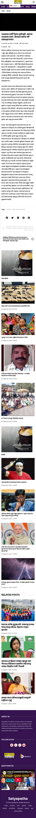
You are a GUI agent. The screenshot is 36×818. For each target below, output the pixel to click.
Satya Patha (24, 43)
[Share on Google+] (18, 217)
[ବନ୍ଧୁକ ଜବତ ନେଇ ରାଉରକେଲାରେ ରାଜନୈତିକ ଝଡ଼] (18, 293)
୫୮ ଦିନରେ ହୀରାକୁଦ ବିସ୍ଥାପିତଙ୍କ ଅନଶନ (12, 418)
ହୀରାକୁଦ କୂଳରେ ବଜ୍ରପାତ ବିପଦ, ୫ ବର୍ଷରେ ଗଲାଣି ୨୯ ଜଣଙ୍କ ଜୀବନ (17, 583)
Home (3, 7)
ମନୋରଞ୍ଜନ (20, 808)
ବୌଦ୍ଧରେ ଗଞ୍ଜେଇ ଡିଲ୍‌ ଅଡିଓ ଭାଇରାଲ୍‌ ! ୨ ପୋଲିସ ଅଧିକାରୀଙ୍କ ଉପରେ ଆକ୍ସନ (15, 374)
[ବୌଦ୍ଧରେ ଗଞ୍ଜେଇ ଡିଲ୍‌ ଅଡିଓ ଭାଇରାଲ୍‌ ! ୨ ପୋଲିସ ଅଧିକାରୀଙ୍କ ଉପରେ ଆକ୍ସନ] (18, 358)
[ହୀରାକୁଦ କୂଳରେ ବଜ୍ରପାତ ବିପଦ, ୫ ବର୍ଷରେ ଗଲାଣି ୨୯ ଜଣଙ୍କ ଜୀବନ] (18, 569)
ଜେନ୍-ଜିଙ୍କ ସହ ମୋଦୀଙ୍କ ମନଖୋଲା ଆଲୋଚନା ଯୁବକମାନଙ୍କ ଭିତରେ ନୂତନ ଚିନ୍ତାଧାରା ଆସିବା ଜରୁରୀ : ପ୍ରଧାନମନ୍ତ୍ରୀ (16, 549)
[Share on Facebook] (7, 217)
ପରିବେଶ (5, 808)
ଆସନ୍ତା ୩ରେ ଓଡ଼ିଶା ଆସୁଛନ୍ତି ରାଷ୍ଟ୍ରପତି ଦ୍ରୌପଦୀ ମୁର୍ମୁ (16, 699)
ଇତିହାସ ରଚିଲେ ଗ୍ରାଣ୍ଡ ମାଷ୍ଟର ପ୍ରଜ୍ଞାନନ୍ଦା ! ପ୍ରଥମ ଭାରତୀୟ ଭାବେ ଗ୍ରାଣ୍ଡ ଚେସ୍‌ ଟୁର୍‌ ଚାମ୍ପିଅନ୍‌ (17, 515)
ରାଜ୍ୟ (9, 47)
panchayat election (18, 209)
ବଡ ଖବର (12, 805)
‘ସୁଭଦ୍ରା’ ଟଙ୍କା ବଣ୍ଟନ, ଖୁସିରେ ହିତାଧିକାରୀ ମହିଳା (14, 337)
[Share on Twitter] (12, 217)
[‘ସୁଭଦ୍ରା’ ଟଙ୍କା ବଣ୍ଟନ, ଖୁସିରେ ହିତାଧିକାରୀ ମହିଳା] (18, 324)
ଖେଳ (32, 808)
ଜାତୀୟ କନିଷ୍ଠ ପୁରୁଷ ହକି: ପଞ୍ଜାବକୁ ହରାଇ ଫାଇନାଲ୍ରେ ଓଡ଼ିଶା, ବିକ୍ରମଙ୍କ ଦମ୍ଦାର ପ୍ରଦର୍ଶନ (17, 627)
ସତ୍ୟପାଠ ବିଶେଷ (18, 811)
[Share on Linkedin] (29, 217)
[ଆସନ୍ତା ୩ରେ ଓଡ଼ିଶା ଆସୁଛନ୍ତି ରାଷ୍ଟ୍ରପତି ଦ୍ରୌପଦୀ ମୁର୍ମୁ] (18, 683)
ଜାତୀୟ (28, 7)
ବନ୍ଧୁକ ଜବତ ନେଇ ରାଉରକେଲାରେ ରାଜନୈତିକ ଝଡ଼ (15, 306)
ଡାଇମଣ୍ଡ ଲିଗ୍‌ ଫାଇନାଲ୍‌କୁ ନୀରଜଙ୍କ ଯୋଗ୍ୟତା (14, 482)
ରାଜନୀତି (21, 7)
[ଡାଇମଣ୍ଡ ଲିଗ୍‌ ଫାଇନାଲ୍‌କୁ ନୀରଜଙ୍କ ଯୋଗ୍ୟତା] (18, 469)
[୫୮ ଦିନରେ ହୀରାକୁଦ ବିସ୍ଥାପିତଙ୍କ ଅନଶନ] (18, 399)
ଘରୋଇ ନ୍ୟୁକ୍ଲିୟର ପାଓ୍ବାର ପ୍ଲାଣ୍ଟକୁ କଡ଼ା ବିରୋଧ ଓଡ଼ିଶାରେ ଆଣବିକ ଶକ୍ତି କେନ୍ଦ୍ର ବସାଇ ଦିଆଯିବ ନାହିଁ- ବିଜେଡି (16, 663)
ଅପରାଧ (27, 808)
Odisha (8, 209)
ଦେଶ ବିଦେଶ (12, 808)
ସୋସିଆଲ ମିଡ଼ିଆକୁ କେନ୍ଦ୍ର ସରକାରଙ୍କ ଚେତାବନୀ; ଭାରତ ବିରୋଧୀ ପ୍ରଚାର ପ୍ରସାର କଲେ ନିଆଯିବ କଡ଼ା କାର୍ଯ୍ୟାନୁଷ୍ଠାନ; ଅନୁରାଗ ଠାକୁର (16, 238)
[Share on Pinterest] (23, 217)
